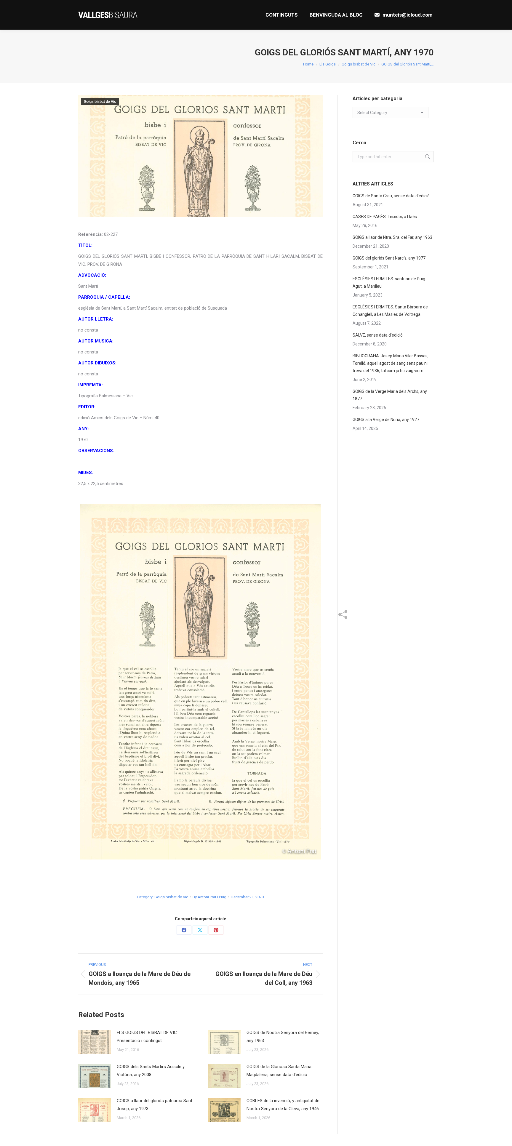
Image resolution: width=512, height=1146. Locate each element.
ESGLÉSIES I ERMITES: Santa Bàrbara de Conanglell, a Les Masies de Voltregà (390, 311)
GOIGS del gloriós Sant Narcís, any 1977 (389, 258)
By (209, 897)
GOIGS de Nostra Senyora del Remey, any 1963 (283, 1036)
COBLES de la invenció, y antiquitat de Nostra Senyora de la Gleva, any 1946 (283, 1104)
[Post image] (94, 1042)
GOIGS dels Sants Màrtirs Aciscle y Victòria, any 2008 (151, 1070)
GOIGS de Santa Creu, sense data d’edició (391, 195)
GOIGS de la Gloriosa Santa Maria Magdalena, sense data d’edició (279, 1070)
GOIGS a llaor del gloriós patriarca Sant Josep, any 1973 (154, 1104)
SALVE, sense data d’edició (378, 335)
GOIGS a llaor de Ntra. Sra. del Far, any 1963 (392, 237)
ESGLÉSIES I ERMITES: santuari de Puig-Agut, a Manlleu (390, 282)
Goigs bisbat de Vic (100, 102)
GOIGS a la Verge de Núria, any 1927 (386, 419)
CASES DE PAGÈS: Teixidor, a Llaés (385, 216)
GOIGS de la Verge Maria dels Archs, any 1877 (390, 395)
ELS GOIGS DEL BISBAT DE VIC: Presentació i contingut (147, 1036)
